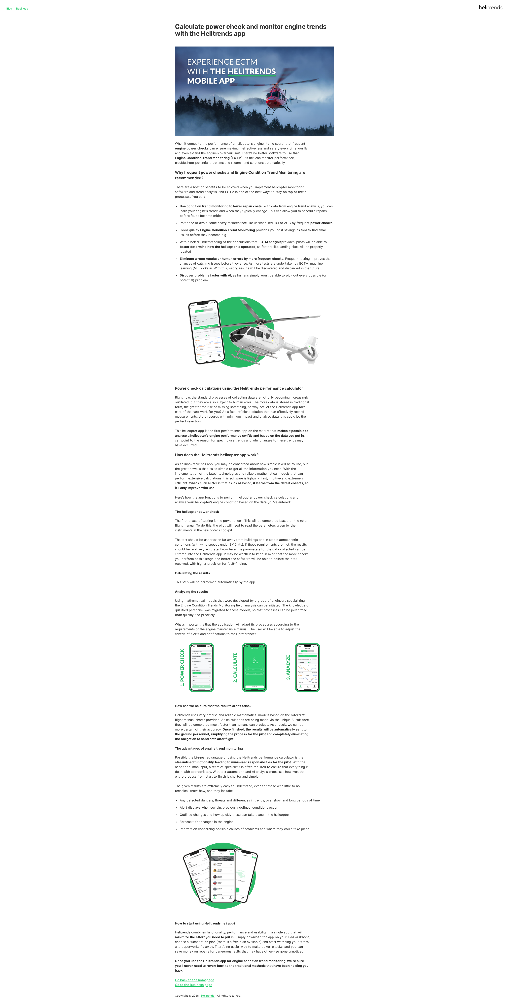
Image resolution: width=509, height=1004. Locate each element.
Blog (9, 8)
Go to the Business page (193, 985)
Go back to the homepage (194, 980)
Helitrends (208, 995)
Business (22, 8)
